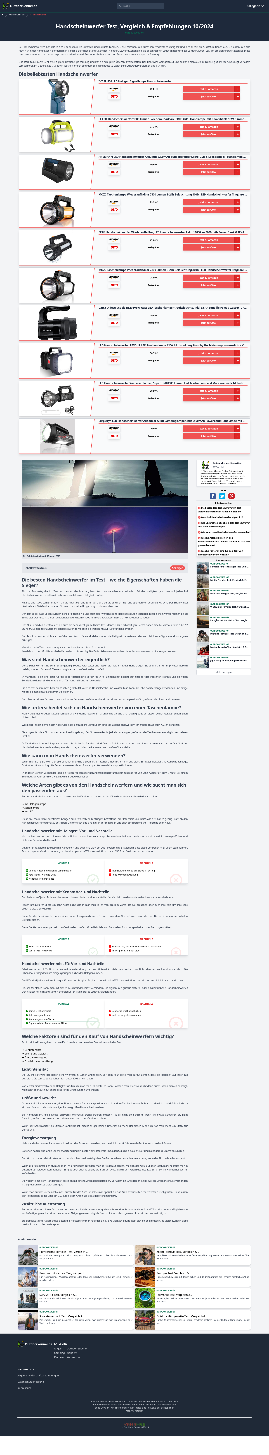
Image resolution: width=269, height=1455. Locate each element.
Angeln (58, 1348)
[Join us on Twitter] (222, 496)
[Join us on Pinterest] (231, 496)
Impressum (24, 1388)
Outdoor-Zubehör (134, 32)
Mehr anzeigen (224, 672)
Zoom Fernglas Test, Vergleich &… (177, 1252)
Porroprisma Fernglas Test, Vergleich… (63, 1252)
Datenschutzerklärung (30, 1381)
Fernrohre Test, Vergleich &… (174, 1295)
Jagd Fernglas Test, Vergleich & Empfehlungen (230, 660)
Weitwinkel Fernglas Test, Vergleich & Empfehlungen (230, 606)
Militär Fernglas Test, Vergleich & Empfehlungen (230, 580)
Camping (59, 1353)
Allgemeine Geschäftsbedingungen (38, 1375)
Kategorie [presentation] (254, 6)
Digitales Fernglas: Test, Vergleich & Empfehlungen (230, 633)
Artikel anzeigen (28, 1255)
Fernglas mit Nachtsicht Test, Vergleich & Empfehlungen (230, 620)
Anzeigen (177, 568)
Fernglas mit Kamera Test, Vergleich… (63, 1273)
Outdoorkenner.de (23, 6)
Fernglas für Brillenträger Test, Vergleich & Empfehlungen (230, 566)
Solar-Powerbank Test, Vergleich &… (62, 1316)
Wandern (72, 1353)
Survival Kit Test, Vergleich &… (58, 1295)
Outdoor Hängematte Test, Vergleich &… (181, 1316)
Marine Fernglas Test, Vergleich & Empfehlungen (230, 647)
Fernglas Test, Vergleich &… (173, 1273)
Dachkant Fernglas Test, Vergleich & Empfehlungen (230, 593)
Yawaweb (138, 1427)
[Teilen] (213, 496)
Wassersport (74, 1357)
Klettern (59, 1357)
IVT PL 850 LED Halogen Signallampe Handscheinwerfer (135, 81)
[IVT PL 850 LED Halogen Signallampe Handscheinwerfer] (57, 96)
